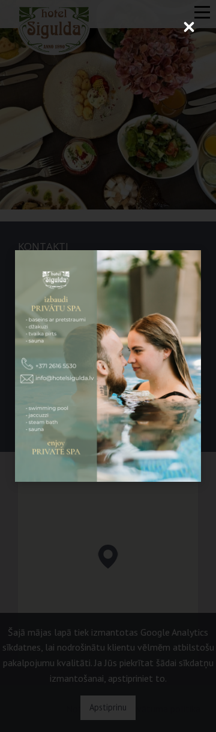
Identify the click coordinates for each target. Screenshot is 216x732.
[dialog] (108, 366)
